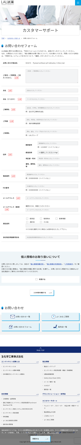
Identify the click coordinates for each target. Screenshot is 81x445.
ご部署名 (6, 133)
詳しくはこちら (53, 432)
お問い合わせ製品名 (10, 63)
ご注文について (49, 416)
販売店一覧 (47, 389)
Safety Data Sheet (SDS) (52, 378)
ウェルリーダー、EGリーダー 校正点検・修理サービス (61, 407)
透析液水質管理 (8, 424)
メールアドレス (11, 198)
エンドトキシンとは (9, 366)
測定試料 (6, 223)
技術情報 (4, 394)
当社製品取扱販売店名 (11, 237)
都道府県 (29, 152)
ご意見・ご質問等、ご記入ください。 (12, 76)
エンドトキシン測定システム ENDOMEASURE (18, 409)
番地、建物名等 (30, 165)
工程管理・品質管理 (9, 399)
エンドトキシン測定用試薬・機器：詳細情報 (58, 370)
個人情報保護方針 (37, 264)
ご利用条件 (69, 264)
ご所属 (8, 121)
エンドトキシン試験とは (10, 361)
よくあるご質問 (49, 420)
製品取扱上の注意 (49, 412)
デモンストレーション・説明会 (54, 394)
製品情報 (45, 361)
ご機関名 (9, 109)
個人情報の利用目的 (54, 264)
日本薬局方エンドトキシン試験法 (13, 374)
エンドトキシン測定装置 (11, 413)
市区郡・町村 (30, 158)
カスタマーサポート (13, 38)
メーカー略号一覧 (49, 382)
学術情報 (6, 417)
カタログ (47, 386)
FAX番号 (6, 188)
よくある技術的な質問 (10, 420)
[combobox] (48, 152)
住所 (7, 154)
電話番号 (9, 176)
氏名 (7, 90)
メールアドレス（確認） (12, 208)
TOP (2, 38)
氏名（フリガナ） (12, 99)
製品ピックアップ (49, 366)
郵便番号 (29, 145)
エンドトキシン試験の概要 (11, 370)
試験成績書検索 (49, 374)
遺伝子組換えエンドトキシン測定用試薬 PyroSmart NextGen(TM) (20, 404)
